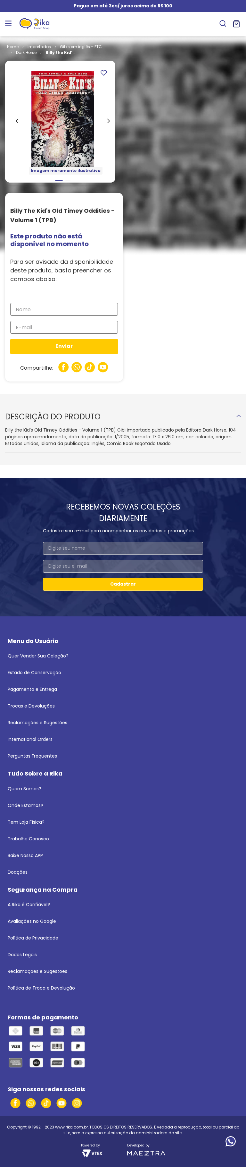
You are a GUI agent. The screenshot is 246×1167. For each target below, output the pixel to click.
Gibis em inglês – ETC (81, 46)
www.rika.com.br (71, 1127)
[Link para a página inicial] (13, 47)
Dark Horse (26, 52)
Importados (39, 46)
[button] (223, 24)
